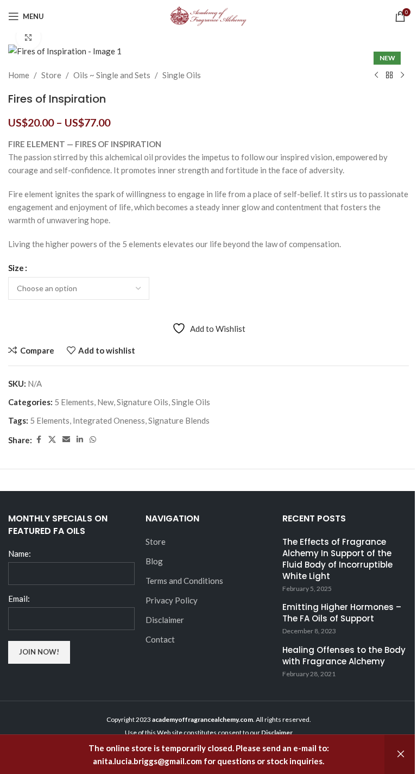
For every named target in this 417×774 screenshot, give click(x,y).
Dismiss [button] (400, 754)
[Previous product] (376, 74)
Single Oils (181, 75)
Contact (160, 639)
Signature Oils (142, 402)
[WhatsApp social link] (92, 439)
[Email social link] (66, 439)
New (105, 402)
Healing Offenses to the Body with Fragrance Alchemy (344, 655)
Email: (19, 598)
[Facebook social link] (38, 439)
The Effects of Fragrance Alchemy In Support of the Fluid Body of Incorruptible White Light (337, 559)
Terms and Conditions (184, 581)
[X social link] (52, 439)
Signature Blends (179, 420)
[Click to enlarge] (28, 37)
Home (18, 75)
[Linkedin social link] (79, 439)
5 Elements (74, 402)
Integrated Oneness (109, 420)
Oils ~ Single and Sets (111, 75)
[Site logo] (208, 15)
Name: (19, 553)
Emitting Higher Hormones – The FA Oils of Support (341, 612)
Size (16, 268)
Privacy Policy (172, 600)
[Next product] (402, 74)
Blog (154, 561)
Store (51, 75)
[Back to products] (389, 74)
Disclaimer (165, 620)
